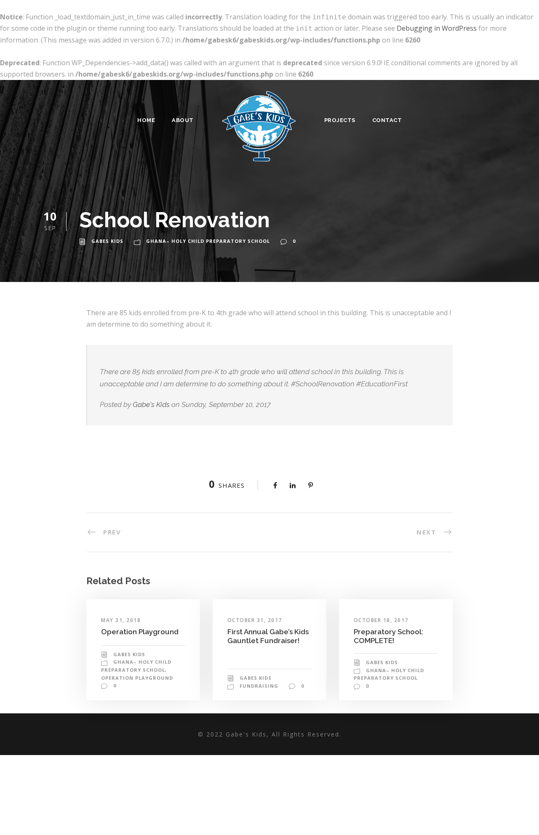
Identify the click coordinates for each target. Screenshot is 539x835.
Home (146, 120)
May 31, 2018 (121, 620)
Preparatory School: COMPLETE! (388, 636)
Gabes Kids (107, 241)
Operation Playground (140, 632)
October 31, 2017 (254, 620)
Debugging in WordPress (437, 28)
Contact (387, 120)
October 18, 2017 (381, 620)
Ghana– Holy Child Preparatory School (208, 241)
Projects (339, 120)
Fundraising (259, 686)
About (183, 120)
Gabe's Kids (151, 404)
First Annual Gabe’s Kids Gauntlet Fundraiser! (268, 636)
